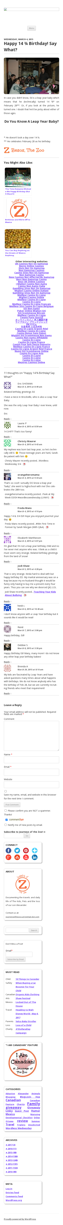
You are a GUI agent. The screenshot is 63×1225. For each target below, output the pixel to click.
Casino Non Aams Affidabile (32, 337)
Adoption (10, 1093)
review (22, 1121)
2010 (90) (11, 1171)
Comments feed (14, 1196)
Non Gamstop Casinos (31, 270)
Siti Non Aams (31, 308)
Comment (9, 718)
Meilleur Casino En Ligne (31, 295)
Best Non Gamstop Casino (31, 279)
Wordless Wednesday (19, 1128)
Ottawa (9, 1121)
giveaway (13, 1107)
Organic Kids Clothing (27, 994)
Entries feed (12, 1192)
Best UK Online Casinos (31, 281)
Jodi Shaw (24, 565)
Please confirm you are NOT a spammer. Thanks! (27, 812)
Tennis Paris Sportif (31, 317)
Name (8, 754)
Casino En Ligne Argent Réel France (31, 348)
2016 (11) (11, 1148)
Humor (35, 1111)
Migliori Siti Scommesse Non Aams (31, 335)
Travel (10, 1124)
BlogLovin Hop (30, 1096)
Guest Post (22, 1110)
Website (8, 779)
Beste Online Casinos (31, 265)
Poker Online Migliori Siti (31, 310)
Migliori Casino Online (31, 297)
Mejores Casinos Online (31, 362)
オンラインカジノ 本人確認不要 (31, 319)
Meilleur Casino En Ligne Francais (31, 304)
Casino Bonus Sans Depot (31, 333)
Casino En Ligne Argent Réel (31, 328)
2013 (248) (12, 1160)
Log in (9, 1188)
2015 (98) (11, 1152)
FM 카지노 (31, 324)
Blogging (11, 1096)
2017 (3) (10, 1144)
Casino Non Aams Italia (31, 286)
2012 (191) (12, 1164)
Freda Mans (25, 508)
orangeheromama (28, 474)
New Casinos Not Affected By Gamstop (31, 277)
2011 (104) (12, 1167)
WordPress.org (14, 1200)
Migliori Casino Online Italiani (31, 290)
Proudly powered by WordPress (20, 1219)
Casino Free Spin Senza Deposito (31, 344)
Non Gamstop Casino (31, 274)
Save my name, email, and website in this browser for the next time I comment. (30, 796)
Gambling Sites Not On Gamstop (31, 288)
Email (7, 766)
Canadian (13, 1100)
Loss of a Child (23, 1025)
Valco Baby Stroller (26, 1021)
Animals (36, 1093)
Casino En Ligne (31, 301)
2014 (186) (12, 1156)
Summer (36, 1121)
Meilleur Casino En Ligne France (31, 346)
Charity (21, 1104)
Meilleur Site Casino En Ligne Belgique (31, 306)
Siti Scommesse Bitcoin (31, 312)
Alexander (23, 1093)
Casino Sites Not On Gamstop (31, 272)
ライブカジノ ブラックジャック (31, 321)
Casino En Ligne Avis (31, 353)
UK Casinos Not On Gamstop (31, 263)
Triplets (21, 1124)
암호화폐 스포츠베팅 (31, 326)
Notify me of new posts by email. (25, 824)
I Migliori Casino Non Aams (31, 283)
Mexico (10, 1114)
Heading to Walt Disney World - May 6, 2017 (27, 1013)
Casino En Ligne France (31, 342)
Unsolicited (34, 1124)
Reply (7, 418)
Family (33, 1103)
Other (37, 1117)
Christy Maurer (27, 441)
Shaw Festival (23, 998)
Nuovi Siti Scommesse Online (31, 351)
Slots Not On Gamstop (32, 268)
